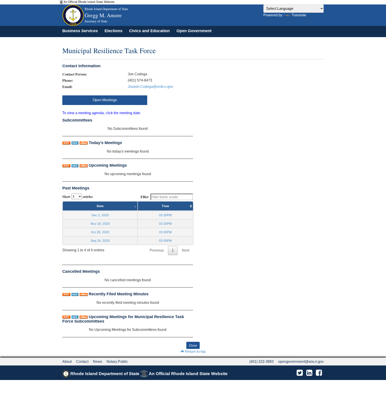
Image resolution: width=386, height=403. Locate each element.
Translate (299, 15)
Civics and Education (149, 31)
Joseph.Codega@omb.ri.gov (150, 86)
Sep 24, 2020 (100, 240)
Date (100, 206)
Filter (145, 196)
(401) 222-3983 (261, 361)
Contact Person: (74, 74)
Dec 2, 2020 (100, 215)
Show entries (77, 196)
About (67, 361)
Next (185, 250)
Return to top (195, 351)
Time (165, 206)
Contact (82, 361)
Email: (67, 86)
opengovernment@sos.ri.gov (301, 361)
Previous (157, 250)
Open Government (194, 31)
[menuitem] (80, 30)
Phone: (67, 80)
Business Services (80, 31)
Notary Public (117, 361)
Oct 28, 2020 (100, 232)
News (97, 361)
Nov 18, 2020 (100, 223)
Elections (113, 31)
